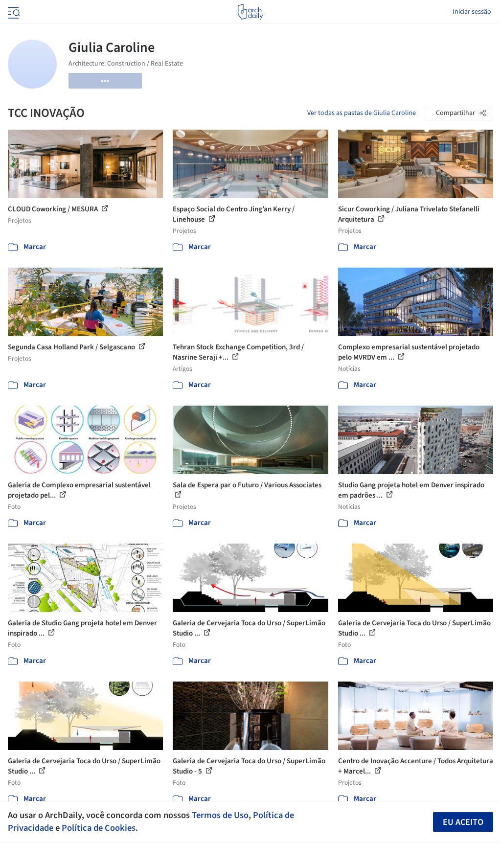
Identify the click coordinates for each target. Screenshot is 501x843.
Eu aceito (463, 822)
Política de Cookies (99, 827)
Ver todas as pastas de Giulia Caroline (361, 113)
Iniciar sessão (472, 11)
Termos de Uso (220, 815)
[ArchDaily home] (250, 12)
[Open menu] (13, 12)
